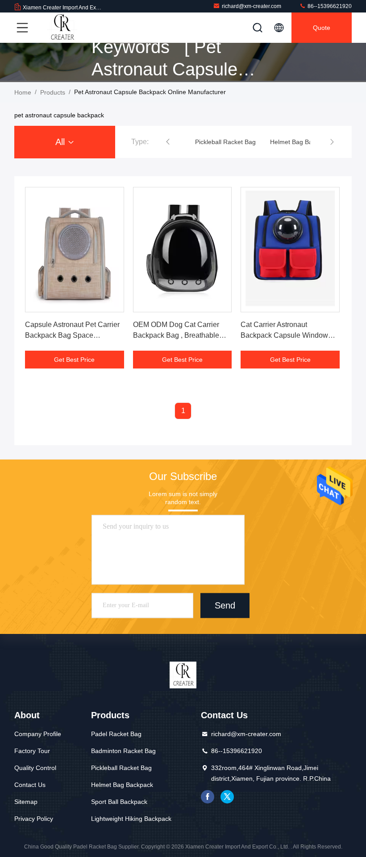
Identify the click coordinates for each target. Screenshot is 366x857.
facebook (207, 796)
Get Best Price (74, 359)
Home (22, 92)
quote (321, 27)
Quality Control (35, 767)
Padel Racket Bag (116, 733)
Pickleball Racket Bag (121, 767)
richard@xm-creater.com (251, 6)
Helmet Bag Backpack (122, 784)
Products (52, 92)
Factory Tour (32, 750)
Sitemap (25, 801)
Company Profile (37, 733)
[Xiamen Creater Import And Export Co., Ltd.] (62, 27)
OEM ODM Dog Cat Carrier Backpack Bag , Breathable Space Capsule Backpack (176, 335)
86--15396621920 (329, 6)
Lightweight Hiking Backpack (131, 818)
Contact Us (30, 784)
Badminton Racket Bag (123, 750)
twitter (227, 796)
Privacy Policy (33, 818)
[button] (167, 142)
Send (225, 606)
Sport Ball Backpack (119, 801)
